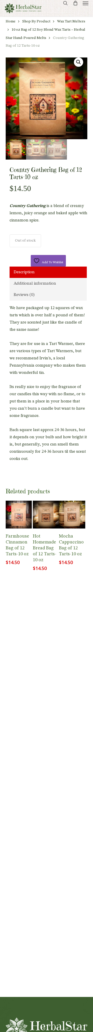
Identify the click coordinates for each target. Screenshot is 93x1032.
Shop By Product (36, 21)
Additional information (35, 284)
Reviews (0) (24, 295)
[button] (85, 3)
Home (11, 21)
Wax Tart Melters (71, 21)
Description (24, 272)
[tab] (48, 272)
